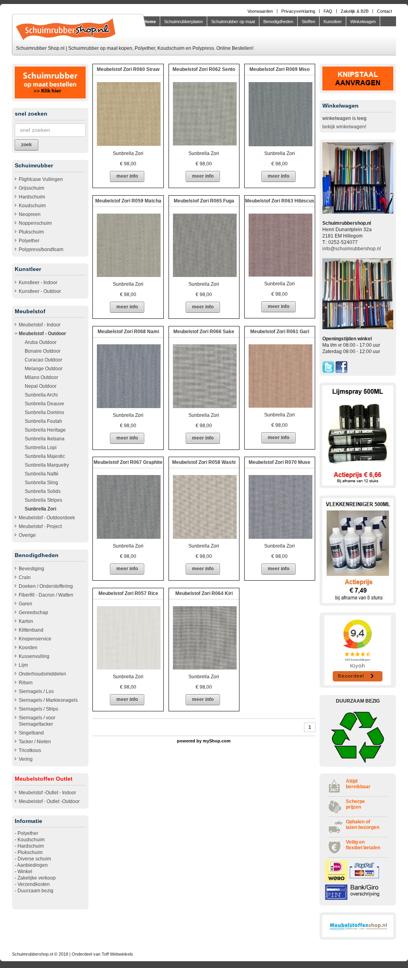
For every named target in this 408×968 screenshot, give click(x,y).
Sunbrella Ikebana (45, 439)
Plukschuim (31, 232)
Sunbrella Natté (42, 474)
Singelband (31, 733)
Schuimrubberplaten (183, 21)
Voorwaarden (260, 11)
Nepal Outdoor (41, 386)
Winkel (25, 871)
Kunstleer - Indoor (38, 282)
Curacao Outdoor (43, 360)
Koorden (28, 647)
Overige (27, 535)
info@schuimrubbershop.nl (351, 248)
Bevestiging (31, 568)
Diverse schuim (34, 859)
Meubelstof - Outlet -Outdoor (49, 801)
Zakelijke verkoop (37, 878)
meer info (127, 176)
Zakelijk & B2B (355, 11)
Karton (26, 621)
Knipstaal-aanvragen (163, 33)
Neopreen (30, 214)
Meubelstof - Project (40, 526)
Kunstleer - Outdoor (40, 291)
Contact (384, 11)
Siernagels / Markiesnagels (48, 700)
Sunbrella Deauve (44, 403)
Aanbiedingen (32, 865)
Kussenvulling (34, 656)
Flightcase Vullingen (41, 179)
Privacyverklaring (298, 11)
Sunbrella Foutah (43, 421)
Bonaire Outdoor (43, 351)
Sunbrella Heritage (45, 430)
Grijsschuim (31, 188)
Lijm (23, 665)
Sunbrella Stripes (43, 500)
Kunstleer (333, 21)
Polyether (29, 240)
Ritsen (26, 682)
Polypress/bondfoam (41, 249)
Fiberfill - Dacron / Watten (46, 595)
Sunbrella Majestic (45, 456)
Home (149, 21)
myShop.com (217, 740)
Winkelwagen (363, 21)
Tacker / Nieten (35, 741)
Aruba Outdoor (41, 342)
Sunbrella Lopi (41, 447)
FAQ (328, 11)
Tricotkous (30, 750)
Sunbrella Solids (43, 491)
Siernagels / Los (36, 691)
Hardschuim (32, 197)
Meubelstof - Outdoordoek (47, 517)
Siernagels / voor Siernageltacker (37, 721)
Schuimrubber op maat (233, 21)
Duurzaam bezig (35, 890)
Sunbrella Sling (41, 482)
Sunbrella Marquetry (47, 465)
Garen (25, 604)
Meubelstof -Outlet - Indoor (47, 792)
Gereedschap (33, 612)
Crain (25, 577)
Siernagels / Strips (38, 709)
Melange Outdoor (44, 368)
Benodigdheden (278, 21)
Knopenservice (35, 639)
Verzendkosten (34, 884)
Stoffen (308, 21)
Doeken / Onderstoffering (46, 586)
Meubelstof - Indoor (40, 325)
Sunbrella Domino (44, 412)
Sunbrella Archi (41, 395)
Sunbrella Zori (40, 509)
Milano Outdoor (41, 377)
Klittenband (31, 630)
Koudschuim (32, 205)
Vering (26, 759)
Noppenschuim (35, 223)
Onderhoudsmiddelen (42, 674)
